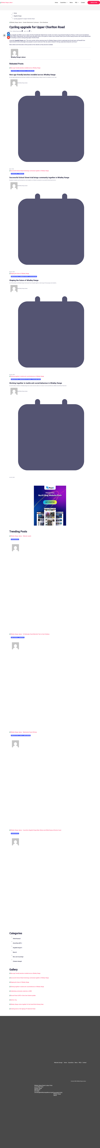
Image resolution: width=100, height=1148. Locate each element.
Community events (24, 276)
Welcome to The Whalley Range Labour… (27, 542)
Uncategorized (14, 539)
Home (56, 2)
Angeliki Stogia (17, 16)
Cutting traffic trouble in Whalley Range (26, 640)
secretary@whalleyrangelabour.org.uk (43, 1092)
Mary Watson (14, 637)
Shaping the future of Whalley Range (23, 280)
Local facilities (30, 70)
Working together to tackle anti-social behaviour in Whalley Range (35, 383)
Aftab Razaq (14, 70)
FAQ (76, 2)
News (71, 2)
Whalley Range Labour (17, 31)
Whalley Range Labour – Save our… (25, 738)
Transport (20, 173)
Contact (83, 2)
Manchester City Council (25, 379)
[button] (66, 2)
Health (21, 735)
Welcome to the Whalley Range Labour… (27, 836)
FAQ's (80, 1062)
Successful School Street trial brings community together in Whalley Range (39, 178)
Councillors (63, 2)
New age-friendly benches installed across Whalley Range (32, 75)
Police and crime (36, 379)
